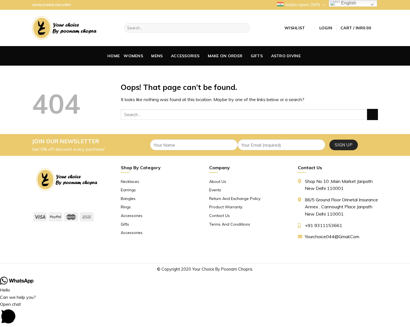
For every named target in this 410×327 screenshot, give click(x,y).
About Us (217, 181)
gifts (257, 55)
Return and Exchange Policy (235, 198)
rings (126, 206)
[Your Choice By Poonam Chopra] (64, 28)
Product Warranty (225, 206)
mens (157, 55)
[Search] (244, 28)
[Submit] (372, 114)
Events (215, 189)
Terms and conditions (229, 224)
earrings (128, 189)
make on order (225, 55)
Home (113, 55)
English (348, 3)
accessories (185, 55)
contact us (219, 215)
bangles (128, 198)
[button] (205, 314)
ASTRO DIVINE (286, 55)
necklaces (130, 181)
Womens (133, 55)
